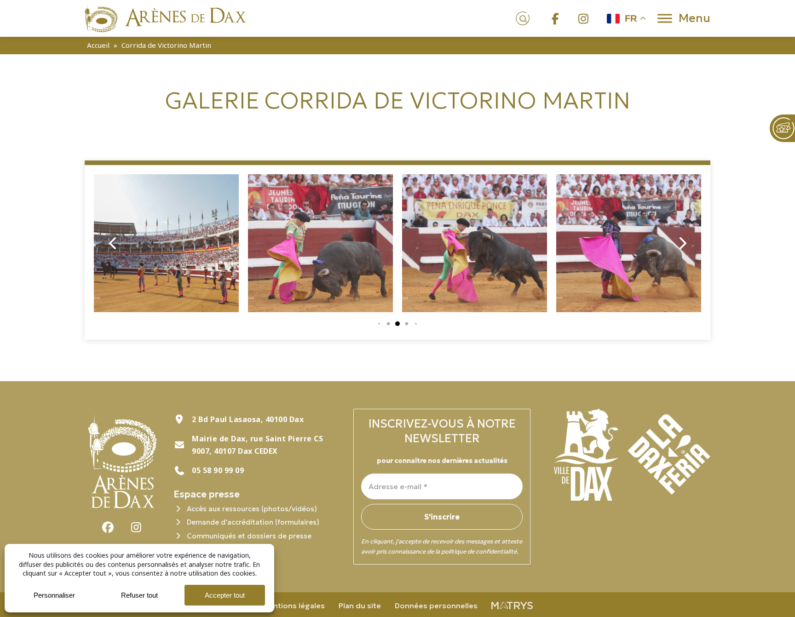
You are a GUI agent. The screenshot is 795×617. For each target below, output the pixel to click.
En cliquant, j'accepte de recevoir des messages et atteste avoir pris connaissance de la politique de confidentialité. (441, 546)
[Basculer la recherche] (523, 18)
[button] (379, 323)
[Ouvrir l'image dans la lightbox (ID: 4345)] (320, 243)
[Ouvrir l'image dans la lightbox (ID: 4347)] (628, 243)
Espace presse (206, 494)
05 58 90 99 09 (218, 470)
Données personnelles (436, 605)
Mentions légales (293, 605)
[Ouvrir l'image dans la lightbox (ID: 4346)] (474, 243)
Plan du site (360, 605)
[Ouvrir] (664, 18)
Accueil (98, 45)
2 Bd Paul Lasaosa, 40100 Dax (248, 419)
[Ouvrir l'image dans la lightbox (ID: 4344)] (166, 243)
